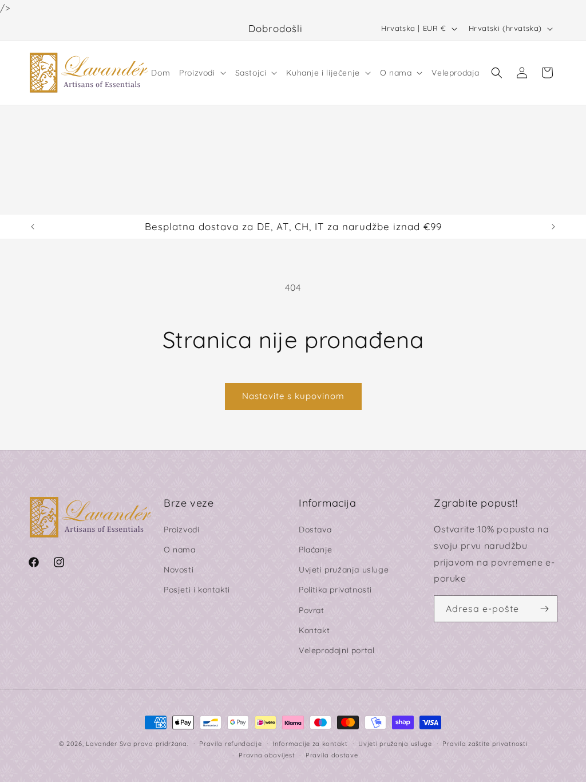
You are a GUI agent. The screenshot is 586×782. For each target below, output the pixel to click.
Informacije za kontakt (309, 744)
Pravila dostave (332, 755)
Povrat (311, 610)
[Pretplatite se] (544, 608)
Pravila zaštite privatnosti (484, 744)
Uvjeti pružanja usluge (344, 569)
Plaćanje (315, 549)
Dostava (315, 529)
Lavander (101, 744)
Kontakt (314, 630)
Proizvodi (181, 529)
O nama (180, 549)
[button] (202, 72)
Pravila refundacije (230, 744)
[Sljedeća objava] (553, 227)
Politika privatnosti (335, 589)
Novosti (178, 569)
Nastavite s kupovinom (293, 395)
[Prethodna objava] (32, 227)
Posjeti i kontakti (197, 589)
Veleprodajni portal (336, 650)
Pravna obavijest (267, 755)
